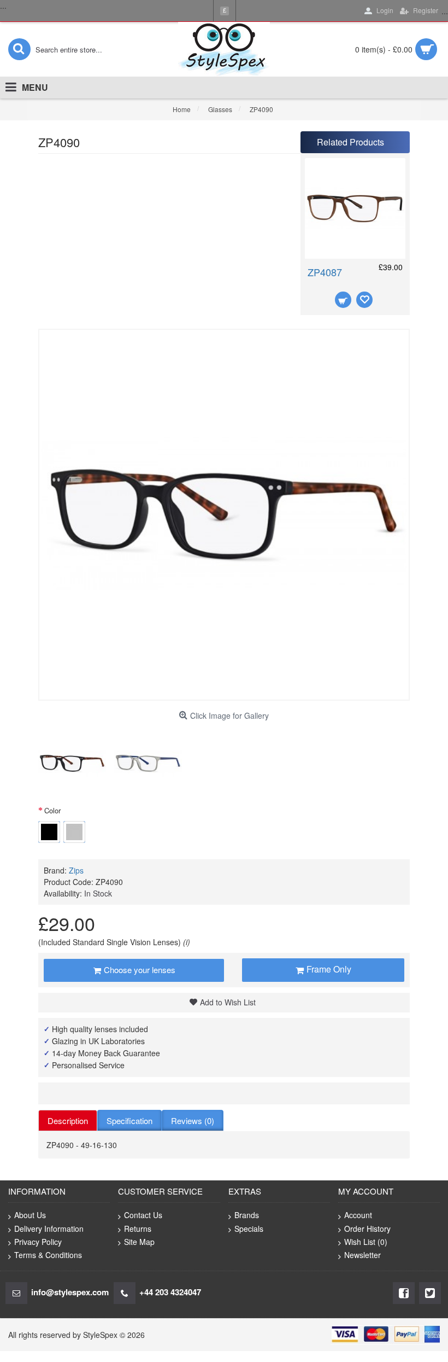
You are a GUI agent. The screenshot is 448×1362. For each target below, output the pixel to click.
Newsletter (362, 1254)
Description (68, 1120)
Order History (367, 1228)
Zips (76, 870)
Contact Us (143, 1214)
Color (52, 810)
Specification (129, 1120)
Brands (246, 1214)
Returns (137, 1228)
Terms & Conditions (48, 1254)
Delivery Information (49, 1228)
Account (358, 1214)
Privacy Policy (38, 1241)
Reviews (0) (192, 1120)
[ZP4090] (72, 764)
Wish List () (365, 1241)
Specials (248, 1228)
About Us (30, 1214)
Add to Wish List (228, 1002)
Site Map (139, 1241)
